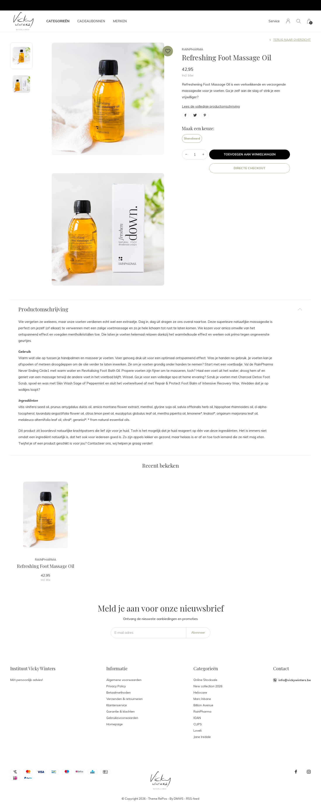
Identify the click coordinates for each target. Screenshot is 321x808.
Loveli (197, 730)
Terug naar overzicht (292, 40)
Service (274, 21)
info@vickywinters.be (294, 680)
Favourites (167, 51)
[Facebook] (296, 771)
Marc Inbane (202, 699)
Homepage (114, 724)
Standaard (192, 138)
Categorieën (57, 21)
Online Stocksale (205, 680)
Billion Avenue (203, 705)
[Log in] (288, 21)
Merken (120, 21)
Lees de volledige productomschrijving (211, 106)
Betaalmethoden (118, 692)
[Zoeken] (299, 21)
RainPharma (202, 711)
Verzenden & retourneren (124, 699)
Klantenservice (116, 705)
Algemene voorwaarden (124, 680)
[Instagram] (309, 771)
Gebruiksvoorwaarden (122, 718)
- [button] (186, 154)
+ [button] (203, 154)
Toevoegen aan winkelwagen (250, 154)
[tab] (160, 309)
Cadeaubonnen (91, 21)
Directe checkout (249, 168)
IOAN (197, 718)
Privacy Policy (116, 686)
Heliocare (200, 692)
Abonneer (198, 632)
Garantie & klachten (120, 711)
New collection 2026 (207, 686)
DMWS (178, 798)
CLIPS (197, 724)
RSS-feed (192, 798)
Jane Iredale (202, 737)
